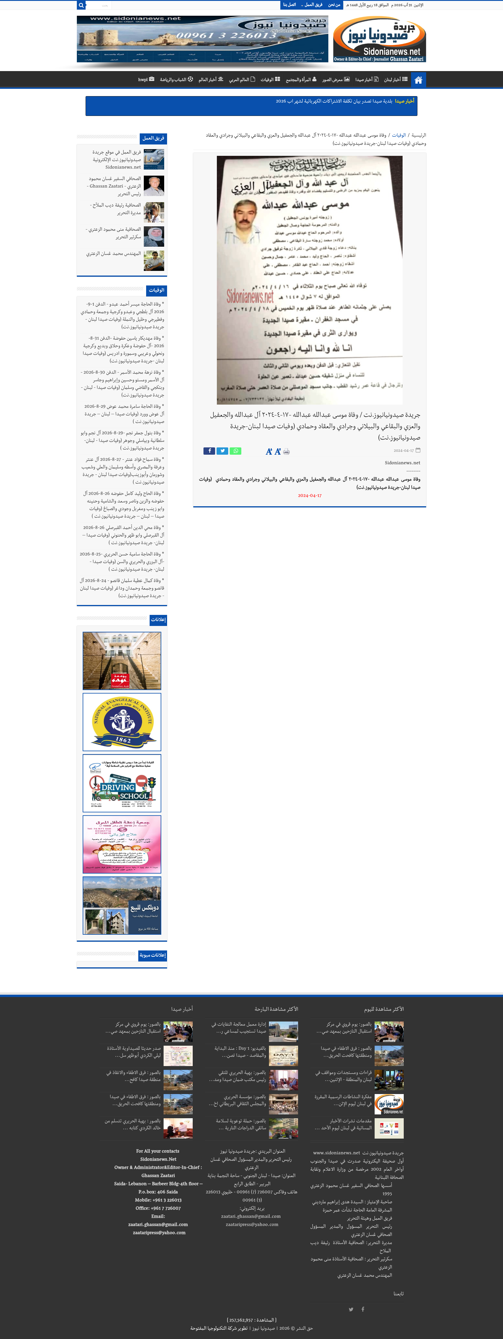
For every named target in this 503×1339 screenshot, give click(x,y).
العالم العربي (239, 80)
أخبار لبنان (392, 80)
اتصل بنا (289, 5)
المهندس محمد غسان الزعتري (113, 254)
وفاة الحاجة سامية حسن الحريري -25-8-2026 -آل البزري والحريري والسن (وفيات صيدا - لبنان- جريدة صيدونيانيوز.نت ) (122, 562)
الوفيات (267, 80)
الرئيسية (419, 136)
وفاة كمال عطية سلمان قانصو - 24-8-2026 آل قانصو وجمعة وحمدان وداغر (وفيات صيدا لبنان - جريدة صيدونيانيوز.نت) (122, 588)
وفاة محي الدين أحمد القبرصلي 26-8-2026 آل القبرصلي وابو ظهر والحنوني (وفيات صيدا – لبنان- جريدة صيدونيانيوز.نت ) (123, 535)
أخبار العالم (208, 80)
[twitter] (351, 1310)
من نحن (334, 5)
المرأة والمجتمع (298, 80)
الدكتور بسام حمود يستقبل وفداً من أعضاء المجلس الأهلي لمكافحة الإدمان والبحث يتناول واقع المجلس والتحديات (290, 107)
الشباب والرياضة (173, 80)
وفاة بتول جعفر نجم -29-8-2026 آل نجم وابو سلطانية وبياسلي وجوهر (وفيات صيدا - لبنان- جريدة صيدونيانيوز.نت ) (122, 441)
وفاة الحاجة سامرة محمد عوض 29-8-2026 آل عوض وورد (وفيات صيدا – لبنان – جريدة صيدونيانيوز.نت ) (124, 414)
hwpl (143, 80)
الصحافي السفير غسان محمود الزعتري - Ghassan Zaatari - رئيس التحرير (114, 187)
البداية (418, 79)
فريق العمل (314, 5)
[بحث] (81, 5)
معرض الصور (332, 80)
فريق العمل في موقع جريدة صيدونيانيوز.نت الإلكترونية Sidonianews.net (117, 160)
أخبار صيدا (364, 80)
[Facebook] (362, 1310)
